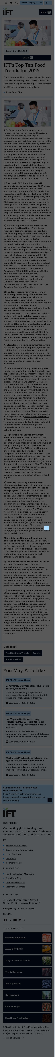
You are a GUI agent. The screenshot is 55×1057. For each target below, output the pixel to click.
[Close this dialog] (46, 528)
